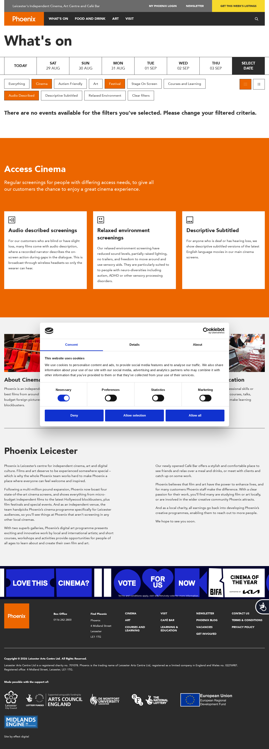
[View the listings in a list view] (259, 84)
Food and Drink (90, 19)
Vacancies (204, 627)
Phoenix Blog (207, 620)
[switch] (111, 398)
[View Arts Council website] (54, 699)
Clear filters (141, 95)
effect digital (21, 736)
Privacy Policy (243, 627)
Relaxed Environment (105, 95)
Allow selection (134, 415)
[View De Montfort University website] (105, 699)
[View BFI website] (150, 699)
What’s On (58, 19)
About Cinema (22, 379)
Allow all (195, 415)
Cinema (41, 84)
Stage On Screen (144, 84)
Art (115, 19)
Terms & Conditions (247, 620)
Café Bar (167, 620)
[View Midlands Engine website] (21, 721)
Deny (74, 415)
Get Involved (206, 633)
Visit (129, 19)
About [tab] (197, 344)
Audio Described (21, 95)
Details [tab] (134, 344)
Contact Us (240, 613)
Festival (115, 84)
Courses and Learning (184, 84)
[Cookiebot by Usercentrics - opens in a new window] (206, 331)
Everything (17, 84)
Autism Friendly (70, 84)
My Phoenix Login (163, 6)
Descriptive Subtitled (61, 95)
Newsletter (195, 6)
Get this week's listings (238, 6)
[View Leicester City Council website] (11, 699)
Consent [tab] (71, 344)
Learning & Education (169, 628)
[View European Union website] (208, 699)
